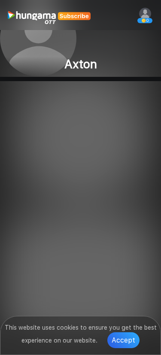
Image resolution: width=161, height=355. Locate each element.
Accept (123, 340)
